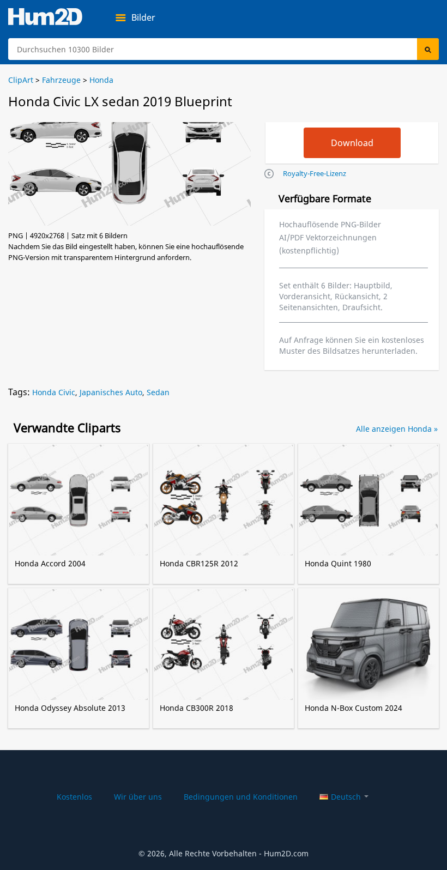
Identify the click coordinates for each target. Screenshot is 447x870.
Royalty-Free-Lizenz (314, 173)
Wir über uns (138, 797)
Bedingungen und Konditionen (241, 797)
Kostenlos (74, 797)
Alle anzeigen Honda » (397, 429)
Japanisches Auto (111, 392)
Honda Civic (53, 392)
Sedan (158, 392)
